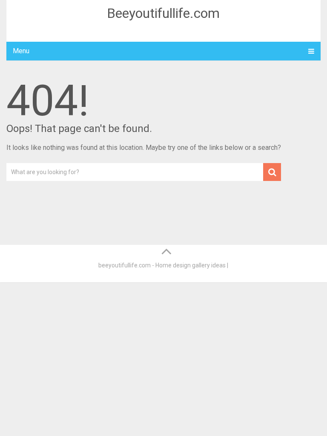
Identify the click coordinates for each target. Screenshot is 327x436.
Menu (21, 51)
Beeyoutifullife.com (163, 13)
